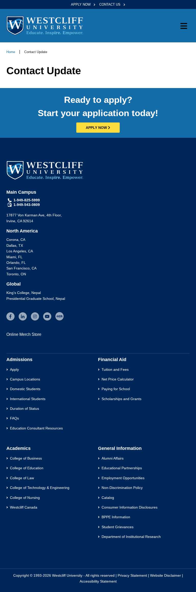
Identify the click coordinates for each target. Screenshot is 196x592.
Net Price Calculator (118, 379)
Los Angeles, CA (19, 251)
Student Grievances (117, 527)
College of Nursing (25, 498)
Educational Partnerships (122, 468)
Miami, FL (14, 257)
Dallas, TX (14, 245)
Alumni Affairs (113, 458)
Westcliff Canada (23, 507)
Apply (14, 369)
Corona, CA (15, 240)
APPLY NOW (81, 4)
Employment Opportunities (123, 478)
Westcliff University (67, 575)
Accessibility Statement (98, 581)
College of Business (26, 458)
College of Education (26, 468)
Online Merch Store (23, 334)
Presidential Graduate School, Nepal (35, 299)
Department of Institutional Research (131, 537)
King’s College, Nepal (23, 293)
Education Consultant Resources (36, 428)
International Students (27, 399)
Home (10, 52)
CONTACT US (110, 4)
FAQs (14, 418)
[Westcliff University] (44, 25)
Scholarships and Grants (121, 399)
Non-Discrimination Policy (122, 488)
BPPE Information (116, 517)
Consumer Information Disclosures (129, 507)
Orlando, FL (16, 263)
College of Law (22, 478)
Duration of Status (24, 408)
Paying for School (116, 389)
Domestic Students (25, 389)
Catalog (108, 498)
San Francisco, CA (21, 268)
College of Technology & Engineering (39, 488)
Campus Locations (25, 379)
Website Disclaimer (165, 575)
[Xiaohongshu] (59, 316)
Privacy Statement (132, 575)
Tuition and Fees (115, 369)
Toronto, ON (16, 274)
